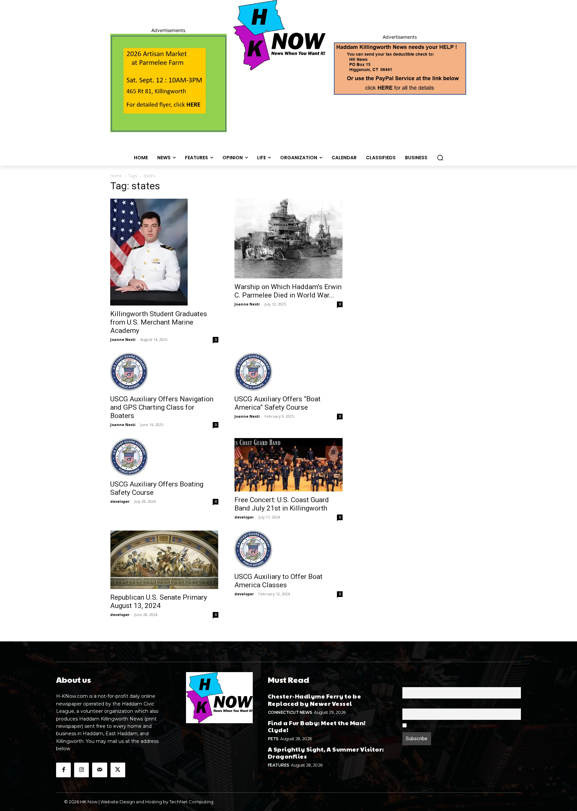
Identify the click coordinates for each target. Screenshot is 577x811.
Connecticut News (290, 712)
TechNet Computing (191, 801)
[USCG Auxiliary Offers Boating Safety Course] (164, 457)
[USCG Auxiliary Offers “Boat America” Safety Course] (288, 372)
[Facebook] (63, 770)
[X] (118, 770)
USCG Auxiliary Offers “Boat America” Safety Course (277, 403)
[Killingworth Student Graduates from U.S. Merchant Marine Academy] (164, 252)
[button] (440, 158)
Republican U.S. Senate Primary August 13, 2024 (158, 601)
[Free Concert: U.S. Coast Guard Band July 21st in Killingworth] (288, 464)
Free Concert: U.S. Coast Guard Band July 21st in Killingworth (281, 504)
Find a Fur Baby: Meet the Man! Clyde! (317, 726)
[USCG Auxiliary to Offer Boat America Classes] (288, 549)
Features (278, 765)
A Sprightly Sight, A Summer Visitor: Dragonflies (326, 753)
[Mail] (99, 770)
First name (413, 683)
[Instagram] (81, 770)
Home (116, 176)
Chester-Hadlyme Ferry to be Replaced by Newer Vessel (314, 699)
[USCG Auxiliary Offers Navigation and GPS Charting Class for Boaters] (164, 372)
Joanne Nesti (123, 339)
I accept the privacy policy (438, 726)
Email (408, 704)
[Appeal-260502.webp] (399, 67)
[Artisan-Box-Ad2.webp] (168, 83)
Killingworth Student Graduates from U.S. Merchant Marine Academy (158, 322)
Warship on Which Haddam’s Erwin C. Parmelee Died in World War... (288, 291)
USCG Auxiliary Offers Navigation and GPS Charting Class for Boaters (161, 407)
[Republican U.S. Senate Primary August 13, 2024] (164, 560)
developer (120, 501)
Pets (273, 738)
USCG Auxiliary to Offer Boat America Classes (278, 581)
